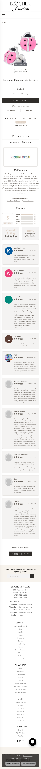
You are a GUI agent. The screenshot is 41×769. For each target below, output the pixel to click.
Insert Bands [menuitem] (20, 659)
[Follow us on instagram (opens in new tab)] (20, 741)
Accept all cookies (28, 764)
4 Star (18, 217)
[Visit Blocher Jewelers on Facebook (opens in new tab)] (17, 741)
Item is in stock (20, 122)
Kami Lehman (19, 248)
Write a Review (20, 554)
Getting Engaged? (20, 702)
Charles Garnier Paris (20, 683)
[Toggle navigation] (4, 15)
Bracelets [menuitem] (20, 632)
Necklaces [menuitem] (20, 638)
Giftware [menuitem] (20, 653)
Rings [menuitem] (20, 629)
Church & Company (20, 686)
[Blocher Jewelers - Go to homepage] (20, 6)
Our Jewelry (20, 705)
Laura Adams (19, 297)
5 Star (18, 214)
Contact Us (20, 717)
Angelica (20, 678)
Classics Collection (20, 689)
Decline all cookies (12, 764)
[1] (32, 576)
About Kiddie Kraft (20, 142)
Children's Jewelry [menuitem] (20, 650)
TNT (15, 355)
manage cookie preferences (19, 758)
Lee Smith (17, 336)
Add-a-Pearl (20, 672)
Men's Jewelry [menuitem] (20, 644)
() (35, 214)
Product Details (20, 136)
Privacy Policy (28, 756)
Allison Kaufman (20, 675)
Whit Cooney (19, 270)
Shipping (11, 110)
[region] (20, 48)
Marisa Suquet (19, 411)
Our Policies (20, 720)
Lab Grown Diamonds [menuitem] (20, 626)
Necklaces (10, 201)
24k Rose (20, 669)
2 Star (18, 221)
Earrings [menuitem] (20, 641)
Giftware (17, 201)
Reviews (20, 208)
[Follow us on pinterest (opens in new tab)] (23, 741)
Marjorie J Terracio (21, 455)
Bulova (20, 681)
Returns (29, 110)
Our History (20, 708)
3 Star (18, 219)
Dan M (16, 501)
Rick (15, 479)
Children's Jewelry (9, 23)
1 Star (18, 224)
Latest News (20, 714)
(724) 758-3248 (20, 72)
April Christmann (20, 381)
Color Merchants (20, 692)
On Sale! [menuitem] (20, 656)
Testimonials (20, 711)
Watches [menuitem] (20, 647)
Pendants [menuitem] (20, 635)
